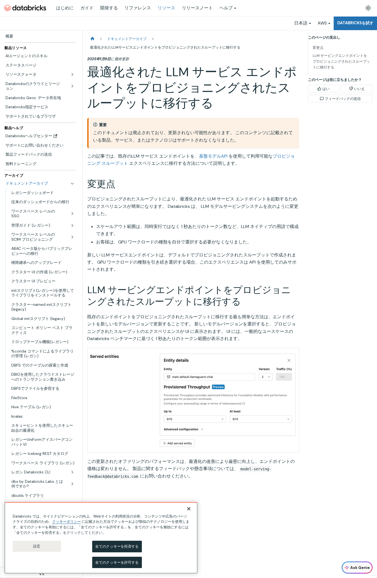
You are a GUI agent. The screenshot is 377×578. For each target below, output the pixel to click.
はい (326, 88)
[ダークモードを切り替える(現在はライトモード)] (368, 8)
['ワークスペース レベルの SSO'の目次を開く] (72, 213)
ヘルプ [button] (226, 8)
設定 (36, 546)
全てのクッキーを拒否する (117, 546)
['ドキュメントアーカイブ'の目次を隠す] (72, 183)
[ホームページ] (92, 39)
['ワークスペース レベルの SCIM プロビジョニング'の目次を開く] (72, 236)
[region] (101, 538)
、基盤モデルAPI (211, 156)
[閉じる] (189, 509)
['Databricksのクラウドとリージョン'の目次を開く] (72, 86)
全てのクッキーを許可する (117, 562)
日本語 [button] (300, 23)
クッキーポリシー (66, 521)
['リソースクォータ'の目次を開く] (72, 74)
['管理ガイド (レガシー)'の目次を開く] (72, 225)
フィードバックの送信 (343, 98)
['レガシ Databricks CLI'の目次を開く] (72, 472)
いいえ (359, 88)
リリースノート (197, 8)
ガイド (87, 8)
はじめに (65, 8)
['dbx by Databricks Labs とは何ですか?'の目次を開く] (72, 484)
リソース (166, 8)
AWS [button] (322, 23)
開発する (109, 8)
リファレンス (137, 8)
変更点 (318, 47)
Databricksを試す (355, 22)
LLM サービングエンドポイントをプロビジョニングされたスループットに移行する (341, 61)
